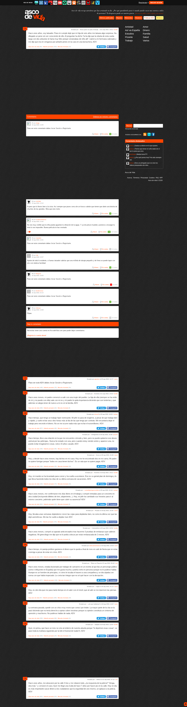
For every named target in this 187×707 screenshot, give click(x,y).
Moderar (160, 18)
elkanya (38, 308)
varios (116, 379)
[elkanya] (29, 308)
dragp (37, 123)
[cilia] (29, 256)
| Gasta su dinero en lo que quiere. (144, 146)
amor (116, 545)
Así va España (132, 30)
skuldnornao (39, 290)
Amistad (129, 27)
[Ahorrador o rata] (93, 3)
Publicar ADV (149, 18)
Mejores (119, 18)
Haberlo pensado (48, 46)
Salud (146, 37)
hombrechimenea (41, 219)
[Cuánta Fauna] (74, 3)
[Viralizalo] (98, 3)
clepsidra (38, 238)
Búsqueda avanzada (131, 129)
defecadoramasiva (94, 545)
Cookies (152, 178)
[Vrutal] (60, 3)
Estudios (129, 33)
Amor (145, 27)
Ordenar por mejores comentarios (105, 117)
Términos (136, 178)
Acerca (129, 178)
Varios (146, 40)
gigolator (97, 379)
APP (161, 178)
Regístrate (143, 3)
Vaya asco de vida (33, 46)
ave (117, 563)
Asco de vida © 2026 (155, 180)
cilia (37, 255)
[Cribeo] (65, 3)
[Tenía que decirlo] (88, 3)
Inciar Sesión (56, 128)
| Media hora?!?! (138, 154)
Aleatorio (138, 18)
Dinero (146, 30)
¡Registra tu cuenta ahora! (36, 335)
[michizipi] (29, 202)
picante (115, 434)
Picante (129, 37)
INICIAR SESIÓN (156, 3)
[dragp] (29, 123)
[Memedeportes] (41, 3)
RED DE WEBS (28, 2)
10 (25, 413)
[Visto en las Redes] (46, 3)
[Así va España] (50, 3)
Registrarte (67, 128)
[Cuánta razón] (36, 3)
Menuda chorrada (63, 46)
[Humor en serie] (69, 3)
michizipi (38, 201)
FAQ (157, 178)
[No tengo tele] (79, 3)
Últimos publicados (107, 18)
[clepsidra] (29, 238)
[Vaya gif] (83, 3)
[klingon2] (29, 274)
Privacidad (144, 178)
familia (116, 29)
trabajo (116, 414)
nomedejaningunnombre (92, 490)
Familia (146, 33)
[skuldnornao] (29, 291)
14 (25, 603)
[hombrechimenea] (29, 220)
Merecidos (128, 18)
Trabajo (129, 40)
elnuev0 (96, 414)
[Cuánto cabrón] (55, 3)
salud (116, 455)
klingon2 (38, 273)
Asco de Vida (130, 172)
